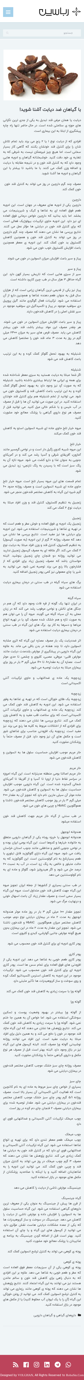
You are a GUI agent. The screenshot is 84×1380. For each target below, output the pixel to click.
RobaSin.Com (75, 1375)
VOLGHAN (25, 1375)
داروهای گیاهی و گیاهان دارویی (55, 1315)
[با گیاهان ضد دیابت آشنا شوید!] (42, 74)
